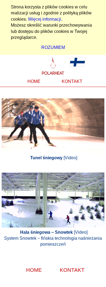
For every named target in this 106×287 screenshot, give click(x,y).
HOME (33, 81)
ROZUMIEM (53, 47)
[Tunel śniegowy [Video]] (53, 101)
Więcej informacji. (45, 19)
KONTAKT (72, 81)
